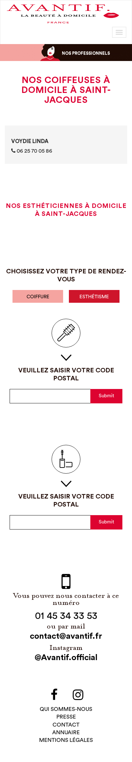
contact (66, 725)
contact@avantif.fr (66, 636)
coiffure (38, 296)
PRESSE (66, 717)
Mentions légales (66, 740)
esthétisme (94, 296)
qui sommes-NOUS (66, 709)
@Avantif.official (66, 657)
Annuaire (66, 732)
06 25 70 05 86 (33, 151)
